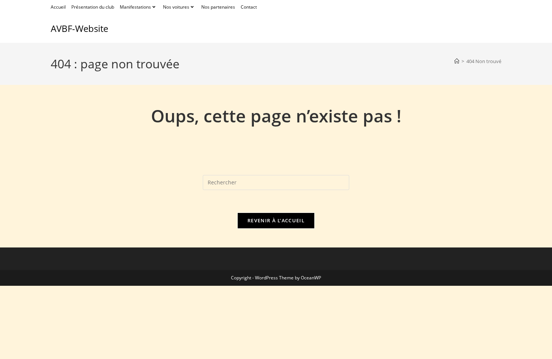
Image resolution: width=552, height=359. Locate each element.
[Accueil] (456, 61)
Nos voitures (176, 7)
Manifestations (135, 7)
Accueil (58, 7)
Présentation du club (92, 7)
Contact (249, 7)
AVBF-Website (79, 28)
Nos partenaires (218, 7)
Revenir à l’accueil (276, 220)
